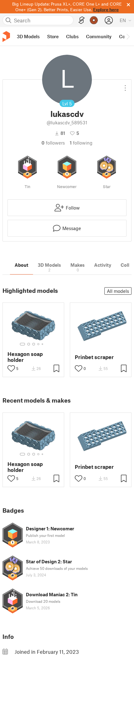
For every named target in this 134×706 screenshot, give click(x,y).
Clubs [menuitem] (72, 36)
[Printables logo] (6, 36)
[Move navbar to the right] (128, 36)
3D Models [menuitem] (28, 36)
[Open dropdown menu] (125, 85)
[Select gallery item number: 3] (33, 344)
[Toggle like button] (11, 368)
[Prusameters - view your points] (94, 20)
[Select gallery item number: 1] (22, 344)
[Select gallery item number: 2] (28, 344)
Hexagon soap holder (25, 357)
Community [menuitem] (99, 36)
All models (118, 291)
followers (53, 142)
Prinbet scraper (94, 357)
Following (81, 142)
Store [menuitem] (53, 36)
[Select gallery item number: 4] (38, 344)
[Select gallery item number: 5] (43, 344)
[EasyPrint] (81, 20)
